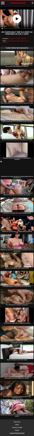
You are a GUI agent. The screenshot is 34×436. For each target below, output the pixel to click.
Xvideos (23, 38)
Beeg (10, 38)
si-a (27, 41)
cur (7, 41)
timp (7, 42)
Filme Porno (17, 421)
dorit (10, 41)
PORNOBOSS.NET (18, 3)
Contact (17, 430)
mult (17, 41)
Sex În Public (16, 38)
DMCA (17, 424)
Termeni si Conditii (17, 427)
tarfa (3, 42)
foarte (14, 41)
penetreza (22, 41)
